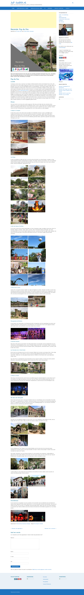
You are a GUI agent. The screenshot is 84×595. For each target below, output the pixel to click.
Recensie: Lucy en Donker (64, 94)
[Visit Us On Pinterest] (64, 58)
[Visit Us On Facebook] (62, 58)
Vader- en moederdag (63, 14)
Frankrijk (41, 523)
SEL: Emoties (61, 21)
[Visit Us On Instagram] (65, 58)
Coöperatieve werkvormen (64, 19)
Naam (12, 551)
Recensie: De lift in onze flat (65, 93)
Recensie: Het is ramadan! (50, 528)
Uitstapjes (28, 523)
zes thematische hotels (23, 90)
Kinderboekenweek (62, 17)
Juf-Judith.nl (18, 2)
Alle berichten (19, 523)
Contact (68, 8)
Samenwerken (45, 579)
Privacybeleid (45, 581)
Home (13, 8)
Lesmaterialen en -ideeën (22, 8)
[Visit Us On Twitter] (60, 58)
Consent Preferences (47, 584)
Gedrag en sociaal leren (36, 8)
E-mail (12, 556)
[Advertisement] (33, 20)
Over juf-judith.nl (59, 8)
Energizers (61, 20)
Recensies (50, 8)
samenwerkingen (62, 47)
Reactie (12, 537)
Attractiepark (36, 523)
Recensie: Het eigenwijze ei (16, 528)
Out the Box (17, 592)
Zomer (60, 16)
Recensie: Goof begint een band (65, 89)
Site (11, 561)
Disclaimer (45, 576)
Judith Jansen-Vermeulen (29, 31)
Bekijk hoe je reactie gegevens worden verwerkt (41, 569)
